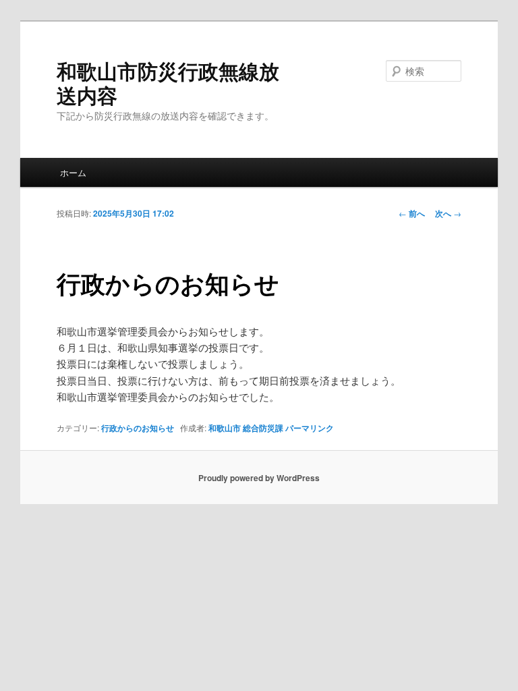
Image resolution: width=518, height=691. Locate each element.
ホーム (73, 172)
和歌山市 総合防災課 (245, 428)
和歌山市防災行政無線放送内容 (168, 82)
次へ (448, 213)
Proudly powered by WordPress (259, 478)
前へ (412, 213)
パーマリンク (309, 428)
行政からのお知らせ (137, 428)
